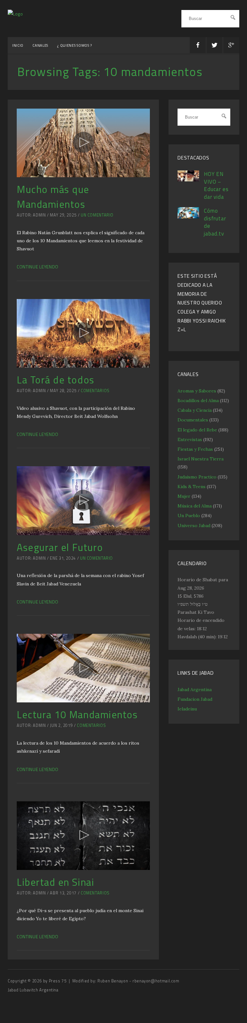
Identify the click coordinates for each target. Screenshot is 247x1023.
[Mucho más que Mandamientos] (83, 143)
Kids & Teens (192, 486)
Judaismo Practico (197, 477)
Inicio (17, 45)
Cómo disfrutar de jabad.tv (215, 222)
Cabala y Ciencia (195, 410)
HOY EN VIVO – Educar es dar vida (216, 185)
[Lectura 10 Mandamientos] (83, 668)
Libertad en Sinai (55, 882)
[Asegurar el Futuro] (83, 500)
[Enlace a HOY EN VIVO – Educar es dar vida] (188, 180)
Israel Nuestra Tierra (201, 459)
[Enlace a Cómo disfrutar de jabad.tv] (188, 217)
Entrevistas (190, 439)
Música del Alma (195, 506)
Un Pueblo (189, 515)
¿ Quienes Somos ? (74, 45)
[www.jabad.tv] (15, 13)
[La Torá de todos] (83, 333)
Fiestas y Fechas (195, 449)
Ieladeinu (187, 709)
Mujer (184, 496)
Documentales (193, 420)
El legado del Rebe (197, 430)
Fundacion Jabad (195, 699)
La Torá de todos (56, 379)
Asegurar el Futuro (60, 547)
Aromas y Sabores (197, 391)
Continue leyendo (38, 266)
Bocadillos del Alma (198, 400)
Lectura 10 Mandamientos (77, 714)
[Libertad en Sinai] (83, 835)
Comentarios (95, 391)
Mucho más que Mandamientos (53, 197)
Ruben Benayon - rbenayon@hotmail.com (138, 981)
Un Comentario (97, 215)
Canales (40, 45)
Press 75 (58, 981)
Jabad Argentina (195, 689)
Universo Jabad (194, 525)
